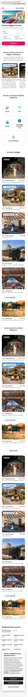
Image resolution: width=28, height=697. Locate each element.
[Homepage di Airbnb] (3, 8)
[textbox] (7, 39)
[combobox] (13, 33)
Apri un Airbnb (20, 8)
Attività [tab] (15, 630)
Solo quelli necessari (13, 683)
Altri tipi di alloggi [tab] (6, 630)
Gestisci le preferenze (13, 687)
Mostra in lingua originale (19, 3)
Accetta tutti (13, 678)
